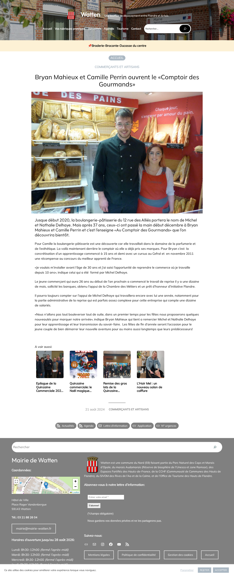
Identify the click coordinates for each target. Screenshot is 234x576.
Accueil (209, 554)
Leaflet (75, 492)
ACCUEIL (117, 58)
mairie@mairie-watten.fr (33, 528)
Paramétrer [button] (187, 570)
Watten (90, 14)
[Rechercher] (185, 29)
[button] (46, 485)
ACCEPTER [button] (221, 570)
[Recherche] (214, 447)
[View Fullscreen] (16, 481)
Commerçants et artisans (117, 67)
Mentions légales (99, 554)
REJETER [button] (204, 570)
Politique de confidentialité (139, 554)
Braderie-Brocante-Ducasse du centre (119, 46)
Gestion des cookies (180, 554)
